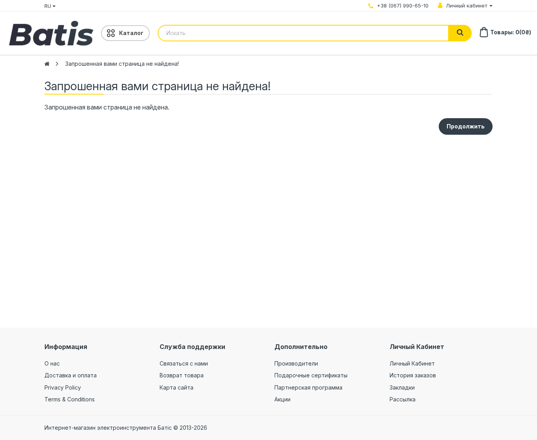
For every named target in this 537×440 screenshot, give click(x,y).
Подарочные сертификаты (311, 375)
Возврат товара (182, 375)
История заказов (413, 375)
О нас (52, 363)
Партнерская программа (308, 387)
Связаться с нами (184, 363)
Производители (296, 363)
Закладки (402, 387)
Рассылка (403, 399)
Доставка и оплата (70, 375)
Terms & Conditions (69, 399)
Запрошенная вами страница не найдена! (122, 63)
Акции (282, 399)
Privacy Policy (62, 387)
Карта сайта (176, 387)
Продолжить (466, 126)
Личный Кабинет (412, 363)
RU (48, 6)
